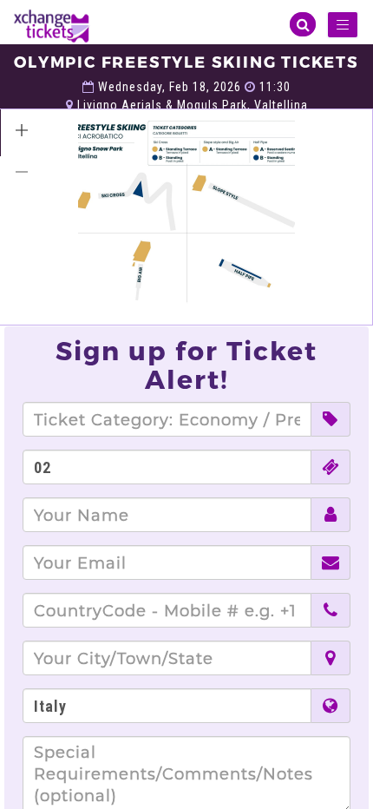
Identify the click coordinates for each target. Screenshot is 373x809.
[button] (22, 130)
